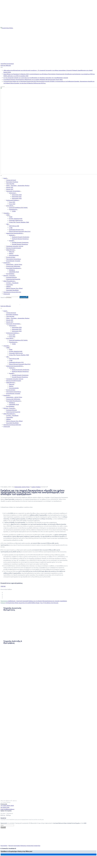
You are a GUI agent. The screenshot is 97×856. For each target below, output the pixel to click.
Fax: (5, 807)
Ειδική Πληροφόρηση (9, 281)
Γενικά (10, 216)
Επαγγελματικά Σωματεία (13, 279)
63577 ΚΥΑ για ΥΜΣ (14, 226)
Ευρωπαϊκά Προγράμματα (13, 268)
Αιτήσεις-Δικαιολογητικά (15, 218)
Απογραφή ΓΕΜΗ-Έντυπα (16, 220)
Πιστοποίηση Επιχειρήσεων (13, 259)
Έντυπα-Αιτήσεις (10, 257)
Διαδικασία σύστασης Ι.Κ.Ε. (16, 229)
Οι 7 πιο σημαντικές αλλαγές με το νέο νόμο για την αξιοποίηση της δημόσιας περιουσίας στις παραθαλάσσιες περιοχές (35, 77)
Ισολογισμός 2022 (17, 198)
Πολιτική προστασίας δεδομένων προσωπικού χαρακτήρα (24, 845)
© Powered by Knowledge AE (8, 848)
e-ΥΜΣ (10, 228)
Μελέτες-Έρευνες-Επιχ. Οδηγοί (14, 288)
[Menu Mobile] (1, 175)
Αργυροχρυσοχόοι (14, 255)
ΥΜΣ (7, 224)
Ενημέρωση (6, 262)
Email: (7, 809)
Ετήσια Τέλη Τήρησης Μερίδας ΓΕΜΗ (19, 222)
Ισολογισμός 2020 (17, 194)
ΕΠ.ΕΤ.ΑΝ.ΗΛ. (9, 205)
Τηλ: (7, 805)
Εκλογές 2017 (9, 189)
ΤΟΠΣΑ (14, 211)
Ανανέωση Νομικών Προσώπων (20, 239)
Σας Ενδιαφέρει (10, 273)
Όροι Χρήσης (4, 845)
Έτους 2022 (12, 204)
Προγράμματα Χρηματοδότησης (12, 292)
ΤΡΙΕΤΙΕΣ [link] (3, 586)
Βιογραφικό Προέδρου (12, 182)
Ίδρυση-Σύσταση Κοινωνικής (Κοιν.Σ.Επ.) (19, 231)
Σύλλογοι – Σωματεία (9, 275)
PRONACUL (12, 270)
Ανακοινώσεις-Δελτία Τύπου (22, 487)
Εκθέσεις (8, 286)
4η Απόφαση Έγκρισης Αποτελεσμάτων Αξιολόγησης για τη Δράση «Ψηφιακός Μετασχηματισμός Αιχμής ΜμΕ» (33, 79)
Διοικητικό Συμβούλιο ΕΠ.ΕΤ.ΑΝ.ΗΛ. (18, 207)
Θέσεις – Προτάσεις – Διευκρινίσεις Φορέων (17, 185)
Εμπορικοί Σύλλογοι (11, 277)
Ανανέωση (11, 235)
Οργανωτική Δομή (11, 180)
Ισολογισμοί (12, 193)
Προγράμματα (13, 209)
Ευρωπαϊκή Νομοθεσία (12, 290)
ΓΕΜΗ (7, 215)
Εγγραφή (11, 240)
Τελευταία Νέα (10, 183)
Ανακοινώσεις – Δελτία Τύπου (14, 264)
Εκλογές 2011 (9, 187)
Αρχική (5, 178)
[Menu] (7, 178)
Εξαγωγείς (11, 251)
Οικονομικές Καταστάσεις (13, 191)
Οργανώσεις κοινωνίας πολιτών (14, 246)
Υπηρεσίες (6, 213)
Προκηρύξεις (9, 284)
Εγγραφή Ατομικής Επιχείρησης (20, 242)
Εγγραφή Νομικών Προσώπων (20, 244)
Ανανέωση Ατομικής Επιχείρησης (20, 237)
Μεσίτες (11, 253)
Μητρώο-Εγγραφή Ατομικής (13, 248)
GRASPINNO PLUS (14, 272)
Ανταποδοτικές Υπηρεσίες (13, 261)
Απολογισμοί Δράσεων (12, 200)
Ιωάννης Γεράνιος (36, 487)
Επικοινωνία (6, 294)
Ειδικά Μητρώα (10, 250)
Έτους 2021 (12, 202)
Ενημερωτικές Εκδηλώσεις (13, 266)
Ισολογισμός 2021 (16, 196)
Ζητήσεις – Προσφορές (12, 283)
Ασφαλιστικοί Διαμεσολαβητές (14, 233)
